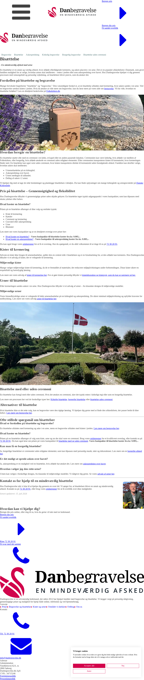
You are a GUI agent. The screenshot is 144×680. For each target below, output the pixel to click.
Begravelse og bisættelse (20, 607)
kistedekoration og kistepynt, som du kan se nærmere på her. (109, 275)
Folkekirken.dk (53, 91)
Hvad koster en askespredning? (19, 239)
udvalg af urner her (105, 474)
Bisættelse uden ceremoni (94, 55)
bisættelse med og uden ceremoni (73, 441)
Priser (4, 607)
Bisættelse (18, 55)
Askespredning (32, 55)
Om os (79, 607)
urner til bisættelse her (46, 299)
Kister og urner (39, 607)
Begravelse (6, 55)
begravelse (109, 88)
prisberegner (28, 244)
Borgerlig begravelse (71, 55)
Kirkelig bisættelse (59, 399)
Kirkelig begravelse (50, 55)
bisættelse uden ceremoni (101, 399)
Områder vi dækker (56, 607)
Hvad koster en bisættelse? (17, 236)
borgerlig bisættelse (76, 399)
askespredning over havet (94, 464)
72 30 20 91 (112, 244)
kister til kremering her (37, 275)
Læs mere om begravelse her (19, 413)
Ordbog (70, 607)
